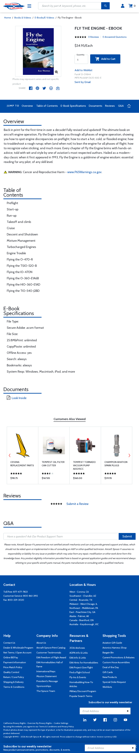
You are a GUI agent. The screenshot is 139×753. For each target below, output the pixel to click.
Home (7, 17)
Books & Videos (22, 17)
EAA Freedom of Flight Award (51, 657)
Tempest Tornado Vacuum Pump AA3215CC (84, 465)
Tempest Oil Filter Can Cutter (53, 464)
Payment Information (14, 662)
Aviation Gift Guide (112, 642)
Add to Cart (107, 58)
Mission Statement (46, 676)
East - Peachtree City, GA (82, 612)
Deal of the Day (111, 667)
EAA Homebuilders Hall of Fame (49, 664)
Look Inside (19, 398)
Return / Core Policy (13, 677)
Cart (135, 5)
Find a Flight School (80, 672)
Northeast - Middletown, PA (84, 608)
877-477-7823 (20, 591)
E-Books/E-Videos (44, 17)
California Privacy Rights (14, 723)
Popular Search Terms (81, 696)
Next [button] (129, 455)
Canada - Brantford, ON (82, 620)
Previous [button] (10, 455)
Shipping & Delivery (13, 682)
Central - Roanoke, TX (81, 599)
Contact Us (9, 642)
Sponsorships (43, 686)
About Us (41, 642)
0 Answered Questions (115, 37)
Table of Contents (47, 105)
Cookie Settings (61, 723)
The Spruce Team (45, 691)
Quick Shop (22, 478)
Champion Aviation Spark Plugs (115, 464)
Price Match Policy (12, 667)
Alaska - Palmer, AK (79, 616)
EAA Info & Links (78, 657)
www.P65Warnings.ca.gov (84, 172)
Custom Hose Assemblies (116, 662)
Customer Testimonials (48, 652)
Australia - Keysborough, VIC (84, 624)
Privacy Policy (68, 726)
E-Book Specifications (73, 105)
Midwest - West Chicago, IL (83, 603)
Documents (95, 105)
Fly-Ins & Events (78, 677)
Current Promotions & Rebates (119, 657)
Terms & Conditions (13, 686)
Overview (27, 105)
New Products (110, 677)
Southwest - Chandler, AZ (83, 595)
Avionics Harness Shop (115, 647)
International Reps (45, 671)
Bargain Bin (108, 652)
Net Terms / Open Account (17, 652)
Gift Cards (108, 672)
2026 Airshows (77, 647)
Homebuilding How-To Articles (81, 684)
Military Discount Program (83, 691)
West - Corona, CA (79, 591)
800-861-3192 (30, 595)
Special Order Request (114, 682)
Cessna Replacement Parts (22, 464)
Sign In (122, 6)
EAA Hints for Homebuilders (84, 662)
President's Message (47, 681)
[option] (38, 51)
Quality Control (11, 672)
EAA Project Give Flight (81, 667)
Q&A (121, 105)
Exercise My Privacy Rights (40, 723)
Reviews (110, 105)
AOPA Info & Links (79, 652)
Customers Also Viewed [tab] (70, 419)
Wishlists (107, 686)
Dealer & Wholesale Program (18, 647)
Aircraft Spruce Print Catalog (50, 647)
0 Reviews (93, 37)
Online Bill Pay (10, 657)
